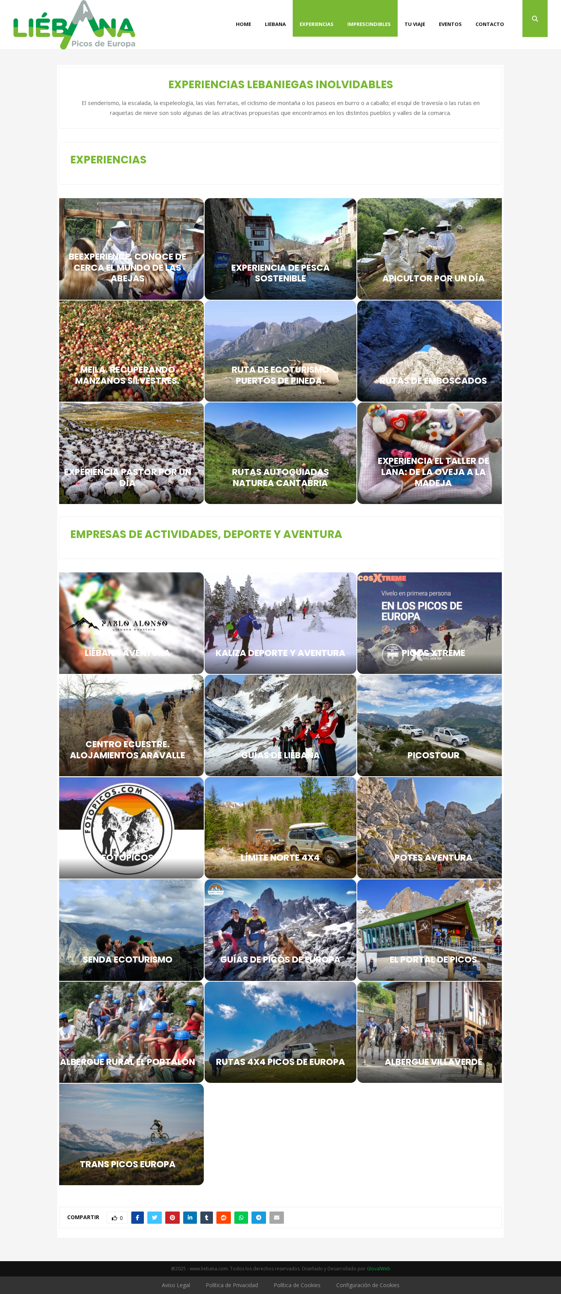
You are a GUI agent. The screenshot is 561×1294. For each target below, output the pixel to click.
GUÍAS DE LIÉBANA (280, 755)
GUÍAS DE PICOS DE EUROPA (280, 959)
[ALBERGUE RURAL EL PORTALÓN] (128, 1032)
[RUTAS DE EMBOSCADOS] (433, 351)
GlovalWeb (378, 1268)
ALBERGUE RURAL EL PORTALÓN (127, 1062)
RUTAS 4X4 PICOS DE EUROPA (280, 1062)
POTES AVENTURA (433, 857)
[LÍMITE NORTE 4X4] (281, 828)
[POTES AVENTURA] (433, 828)
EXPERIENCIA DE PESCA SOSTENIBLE (280, 273)
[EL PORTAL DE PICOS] (433, 930)
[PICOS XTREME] (433, 623)
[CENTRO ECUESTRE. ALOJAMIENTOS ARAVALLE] (128, 725)
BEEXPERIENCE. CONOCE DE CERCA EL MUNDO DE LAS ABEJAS (127, 267)
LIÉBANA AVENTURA (127, 653)
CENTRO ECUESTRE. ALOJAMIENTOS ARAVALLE (127, 749)
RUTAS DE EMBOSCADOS (433, 381)
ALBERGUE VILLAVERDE (433, 1062)
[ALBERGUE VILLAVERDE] (433, 1032)
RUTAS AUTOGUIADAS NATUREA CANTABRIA (280, 477)
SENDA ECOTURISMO (127, 959)
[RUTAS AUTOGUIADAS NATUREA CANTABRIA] (281, 453)
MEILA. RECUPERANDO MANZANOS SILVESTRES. (127, 375)
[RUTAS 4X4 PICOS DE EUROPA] (281, 1032)
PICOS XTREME (433, 653)
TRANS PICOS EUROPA (128, 1164)
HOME (243, 24)
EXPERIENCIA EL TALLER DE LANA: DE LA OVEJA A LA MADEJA (433, 472)
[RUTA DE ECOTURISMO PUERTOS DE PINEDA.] (281, 351)
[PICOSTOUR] (433, 725)
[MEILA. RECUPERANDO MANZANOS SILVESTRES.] (128, 351)
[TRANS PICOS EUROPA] (128, 1134)
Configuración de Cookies (368, 1285)
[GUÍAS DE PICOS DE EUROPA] (281, 930)
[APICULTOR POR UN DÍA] (433, 249)
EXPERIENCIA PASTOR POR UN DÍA (127, 477)
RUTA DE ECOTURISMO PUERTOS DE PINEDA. (280, 375)
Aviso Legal (176, 1285)
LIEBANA (275, 24)
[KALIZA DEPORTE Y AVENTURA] (281, 623)
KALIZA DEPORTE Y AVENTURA (280, 653)
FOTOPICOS (127, 857)
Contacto (490, 24)
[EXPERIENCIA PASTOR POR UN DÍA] (128, 453)
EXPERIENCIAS (317, 24)
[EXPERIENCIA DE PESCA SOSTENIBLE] (281, 249)
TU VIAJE (415, 24)
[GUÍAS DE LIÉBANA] (281, 725)
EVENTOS (450, 24)
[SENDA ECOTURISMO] (128, 930)
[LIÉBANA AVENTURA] (128, 623)
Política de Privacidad (232, 1285)
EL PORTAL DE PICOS (433, 959)
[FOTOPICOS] (128, 828)
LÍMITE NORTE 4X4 (280, 857)
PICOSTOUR (433, 755)
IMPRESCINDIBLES (369, 24)
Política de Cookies (297, 1285)
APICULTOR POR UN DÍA (433, 278)
